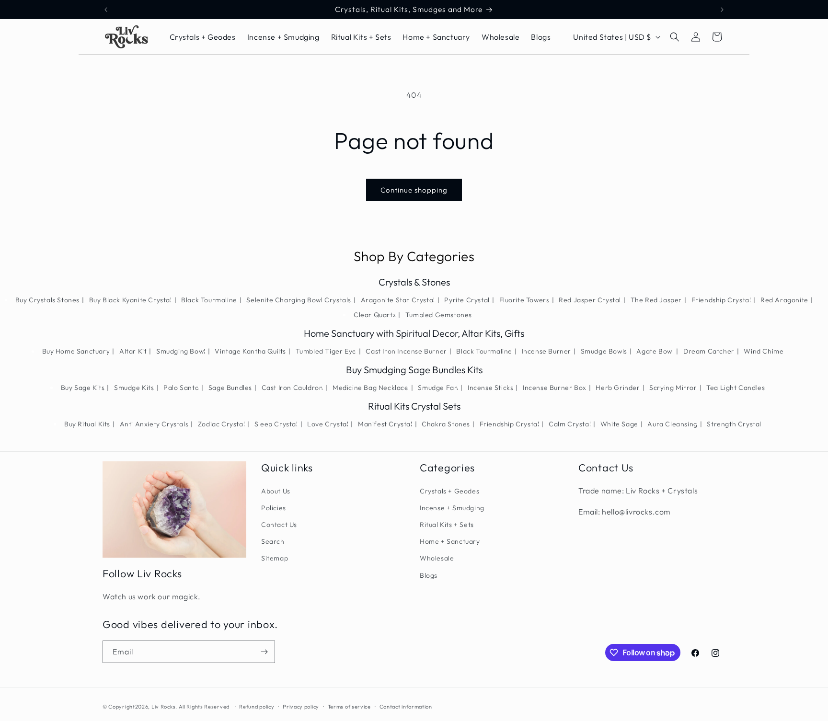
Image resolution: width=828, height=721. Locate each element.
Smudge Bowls (604, 351)
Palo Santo (181, 387)
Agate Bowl (655, 351)
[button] (674, 36)
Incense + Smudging (452, 508)
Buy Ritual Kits (87, 424)
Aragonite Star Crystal (398, 300)
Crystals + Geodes (449, 491)
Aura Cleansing (672, 424)
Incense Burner (546, 351)
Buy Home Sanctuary (76, 351)
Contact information (406, 706)
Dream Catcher (709, 351)
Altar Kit (133, 351)
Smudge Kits (134, 387)
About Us (275, 491)
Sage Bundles (230, 387)
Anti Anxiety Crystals (154, 424)
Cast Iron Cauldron (292, 387)
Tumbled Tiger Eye (326, 351)
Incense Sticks (490, 387)
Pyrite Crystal (466, 300)
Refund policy (256, 706)
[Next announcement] (722, 9)
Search (273, 541)
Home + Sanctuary (450, 541)
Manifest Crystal (385, 424)
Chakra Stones (446, 424)
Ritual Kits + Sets (447, 524)
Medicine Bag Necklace (371, 387)
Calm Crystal (570, 424)
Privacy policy (301, 706)
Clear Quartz (375, 314)
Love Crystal (327, 424)
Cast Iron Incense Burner (406, 351)
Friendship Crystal (721, 300)
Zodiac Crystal (221, 424)
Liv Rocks (163, 706)
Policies (273, 508)
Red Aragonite (784, 300)
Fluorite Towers (524, 300)
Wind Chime (763, 351)
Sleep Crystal (276, 424)
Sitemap (274, 558)
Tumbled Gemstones (438, 314)
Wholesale (437, 558)
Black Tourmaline (209, 300)
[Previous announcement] (105, 9)
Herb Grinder (618, 387)
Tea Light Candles (735, 387)
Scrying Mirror (673, 387)
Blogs (428, 575)
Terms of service (349, 706)
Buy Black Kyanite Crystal (130, 300)
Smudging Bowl (181, 351)
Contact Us (279, 524)
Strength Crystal (734, 424)
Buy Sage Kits (83, 387)
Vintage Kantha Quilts (250, 351)
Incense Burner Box (554, 387)
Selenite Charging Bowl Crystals (298, 300)
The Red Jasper (656, 300)
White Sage (619, 424)
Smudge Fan (438, 387)
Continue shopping (414, 190)
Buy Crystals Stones (47, 300)
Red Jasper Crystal (590, 300)
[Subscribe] (264, 652)
